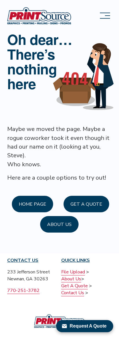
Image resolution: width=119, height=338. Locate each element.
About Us (59, 224)
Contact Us (72, 293)
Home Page (32, 204)
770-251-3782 (23, 290)
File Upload (73, 272)
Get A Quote (86, 204)
